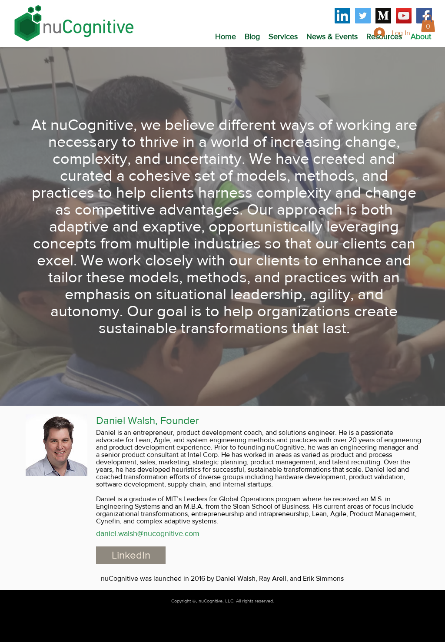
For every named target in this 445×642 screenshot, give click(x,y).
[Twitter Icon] (363, 15)
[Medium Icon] (383, 15)
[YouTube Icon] (404, 15)
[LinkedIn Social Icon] (342, 15)
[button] (283, 36)
